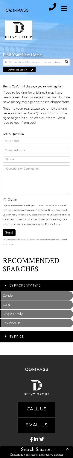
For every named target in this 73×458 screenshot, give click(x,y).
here (6, 113)
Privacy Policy (52, 224)
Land (6, 304)
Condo (8, 295)
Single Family (13, 314)
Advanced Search (17, 69)
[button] (66, 62)
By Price (16, 336)
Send (9, 232)
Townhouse (12, 323)
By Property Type (25, 285)
